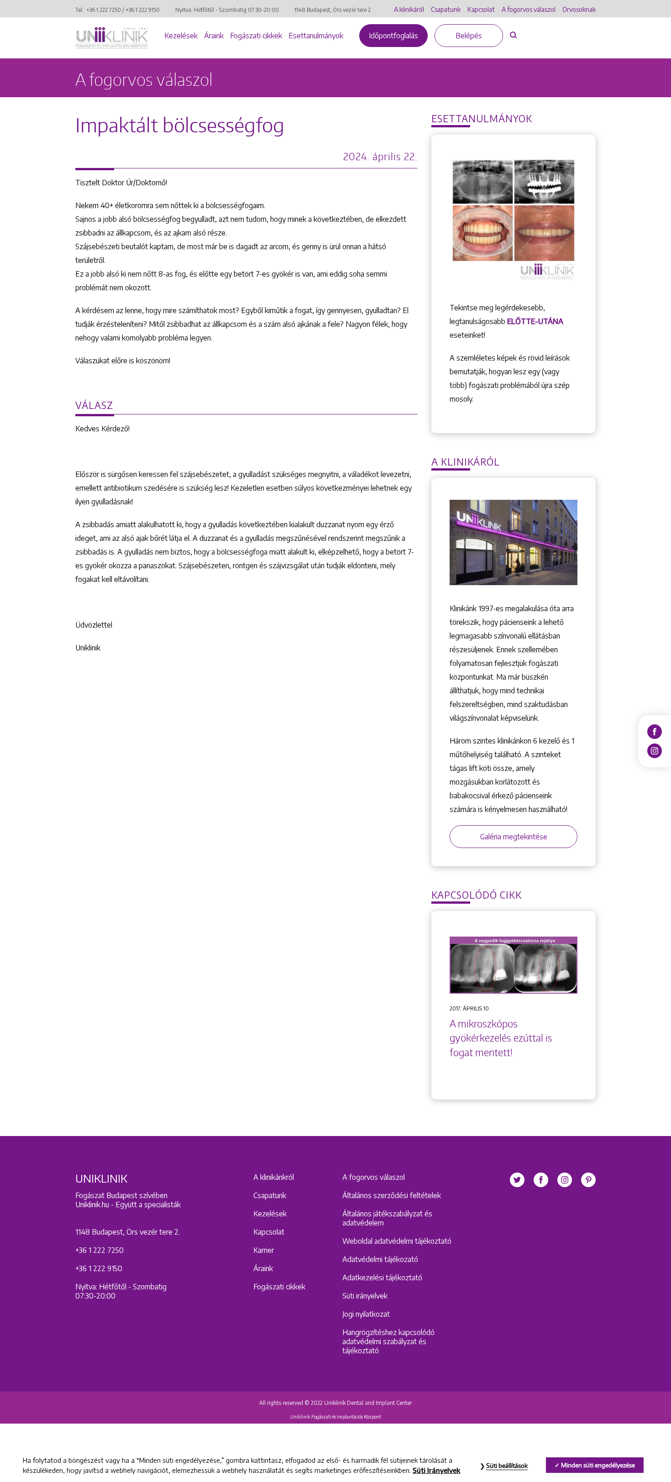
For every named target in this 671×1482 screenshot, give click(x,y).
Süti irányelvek (365, 1295)
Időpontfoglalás (393, 35)
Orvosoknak (579, 9)
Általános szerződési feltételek (391, 1195)
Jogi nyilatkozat (366, 1314)
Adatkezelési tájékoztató (382, 1277)
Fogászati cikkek (256, 35)
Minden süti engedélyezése (598, 1465)
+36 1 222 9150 (143, 9)
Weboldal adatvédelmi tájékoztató (396, 1241)
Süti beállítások (507, 1465)
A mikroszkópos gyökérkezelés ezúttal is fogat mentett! (501, 1037)
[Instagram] (654, 750)
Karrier (263, 1250)
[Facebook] (654, 731)
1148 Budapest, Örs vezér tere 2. (333, 9)
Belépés (469, 35)
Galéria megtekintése (513, 836)
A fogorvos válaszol (529, 9)
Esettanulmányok (315, 35)
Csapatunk (446, 9)
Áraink (214, 35)
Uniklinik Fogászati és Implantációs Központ (335, 1416)
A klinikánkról (273, 1177)
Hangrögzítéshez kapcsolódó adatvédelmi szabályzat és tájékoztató (388, 1341)
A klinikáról (409, 9)
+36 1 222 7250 (103, 9)
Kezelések (181, 35)
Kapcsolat (481, 9)
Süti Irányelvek (436, 1470)
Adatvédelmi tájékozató (380, 1259)
